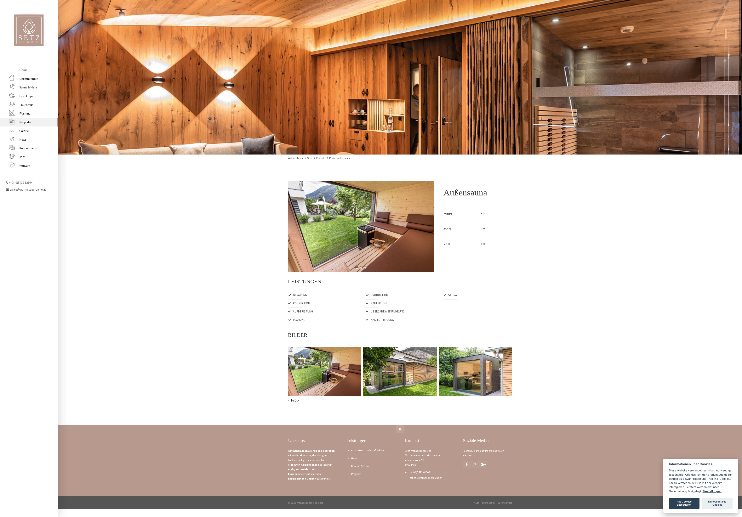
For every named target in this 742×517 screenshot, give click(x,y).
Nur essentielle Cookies (717, 503)
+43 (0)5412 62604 (420, 472)
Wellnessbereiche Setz (300, 158)
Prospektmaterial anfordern (367, 450)
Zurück (295, 400)
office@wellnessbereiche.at (27, 189)
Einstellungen (712, 491)
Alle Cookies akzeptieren (684, 503)
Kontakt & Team (360, 466)
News (354, 458)
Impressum (488, 502)
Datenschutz (505, 502)
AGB (476, 502)
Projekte (320, 158)
